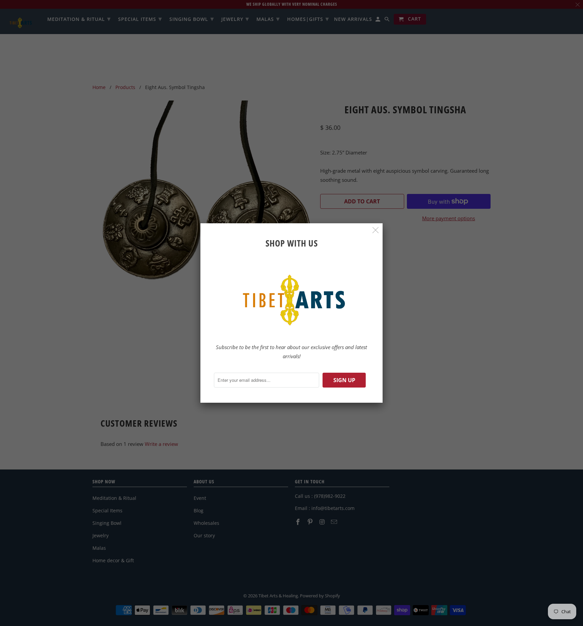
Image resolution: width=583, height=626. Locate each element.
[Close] (376, 230)
